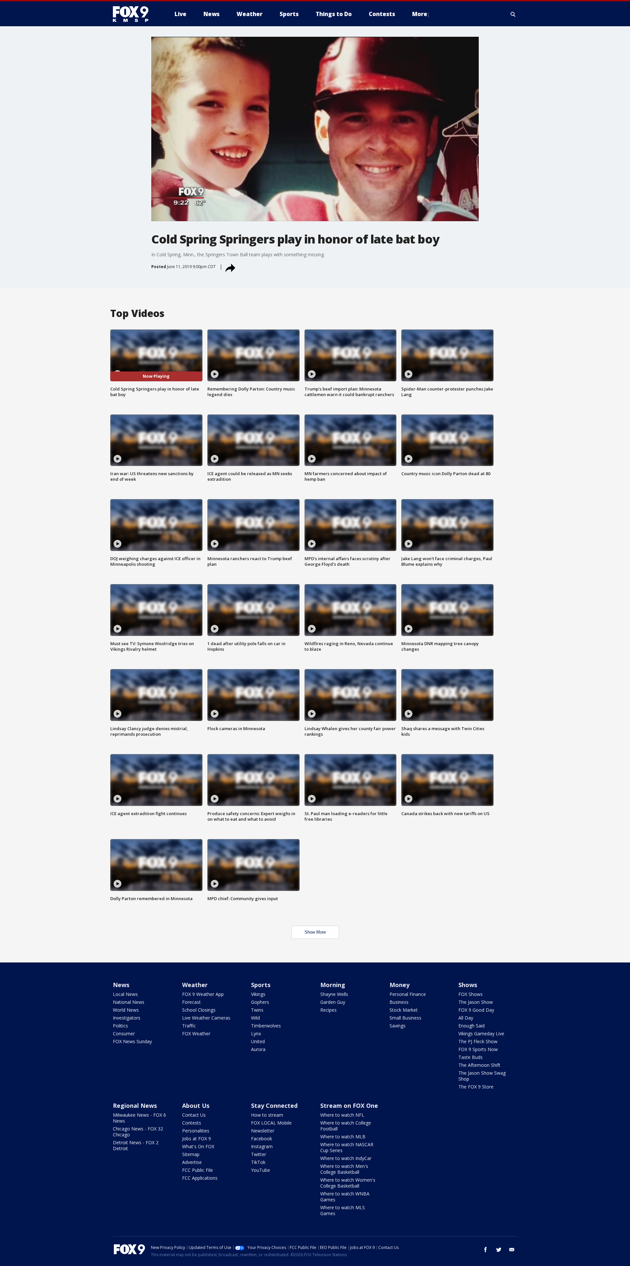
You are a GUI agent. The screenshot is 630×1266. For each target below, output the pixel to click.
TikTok (258, 1162)
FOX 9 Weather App (203, 994)
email (512, 1249)
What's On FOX (198, 1146)
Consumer (124, 1033)
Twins (257, 1010)
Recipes (328, 1010)
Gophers (260, 1002)
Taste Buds (470, 1057)
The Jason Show (475, 1002)
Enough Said (471, 1026)
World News (126, 1010)
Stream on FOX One (349, 1105)
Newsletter (262, 1131)
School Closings (199, 1010)
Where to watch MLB (343, 1136)
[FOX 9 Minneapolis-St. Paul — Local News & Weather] (134, 14)
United (258, 1041)
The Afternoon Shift (479, 1065)
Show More (315, 932)
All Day (465, 1018)
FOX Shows (470, 994)
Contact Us (194, 1115)
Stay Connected (274, 1105)
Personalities (195, 1131)
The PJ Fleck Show (477, 1041)
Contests (191, 1123)
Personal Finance (407, 994)
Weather (195, 985)
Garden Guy (332, 1002)
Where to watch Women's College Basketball (347, 1183)
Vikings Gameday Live (481, 1033)
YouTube (260, 1170)
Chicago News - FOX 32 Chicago (138, 1132)
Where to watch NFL (342, 1115)
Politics (120, 1026)
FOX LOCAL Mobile (271, 1123)
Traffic (189, 1026)
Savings (397, 1026)
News (121, 985)
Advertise (192, 1162)
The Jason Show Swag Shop (482, 1076)
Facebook (261, 1138)
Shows (467, 985)
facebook (485, 1249)
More (419, 14)
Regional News (135, 1105)
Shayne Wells (334, 994)
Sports (260, 985)
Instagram (262, 1146)
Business (399, 1002)
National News (128, 1002)
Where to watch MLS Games (342, 1210)
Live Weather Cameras (206, 1018)
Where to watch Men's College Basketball (344, 1169)
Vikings (258, 994)
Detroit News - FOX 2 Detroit (135, 1145)
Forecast (191, 1002)
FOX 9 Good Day (476, 1010)
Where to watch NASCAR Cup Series (346, 1147)
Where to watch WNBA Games (344, 1197)
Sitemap (191, 1154)
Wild (255, 1018)
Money (399, 985)
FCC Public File (197, 1170)
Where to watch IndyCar (345, 1158)
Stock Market (403, 1010)
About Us (195, 1105)
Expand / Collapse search (513, 14)
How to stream (267, 1115)
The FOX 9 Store (476, 1087)
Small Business (405, 1018)
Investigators (126, 1018)
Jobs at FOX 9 (196, 1138)
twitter (499, 1249)
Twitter (258, 1154)
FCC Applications (200, 1178)
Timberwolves (266, 1026)
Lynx (256, 1033)
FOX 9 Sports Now (478, 1049)
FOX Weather (196, 1033)
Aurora (258, 1049)
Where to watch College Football (345, 1126)
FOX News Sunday (132, 1041)
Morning (332, 985)
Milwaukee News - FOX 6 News (139, 1118)
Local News (125, 994)
